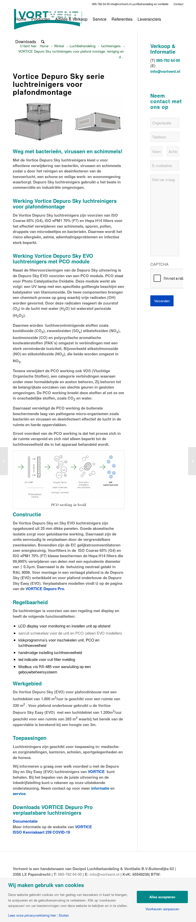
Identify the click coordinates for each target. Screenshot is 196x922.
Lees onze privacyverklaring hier (32, 915)
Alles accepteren (162, 896)
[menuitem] (177, 4)
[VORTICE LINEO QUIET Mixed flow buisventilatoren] (192, 461)
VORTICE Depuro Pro (45, 588)
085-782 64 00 (101, 4)
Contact (178, 4)
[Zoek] (43, 41)
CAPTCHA (159, 264)
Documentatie (25, 821)
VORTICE (96, 771)
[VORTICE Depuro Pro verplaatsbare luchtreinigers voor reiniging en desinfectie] (4, 461)
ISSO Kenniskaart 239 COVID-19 (41, 832)
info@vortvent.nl (121, 4)
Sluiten (64, 915)
